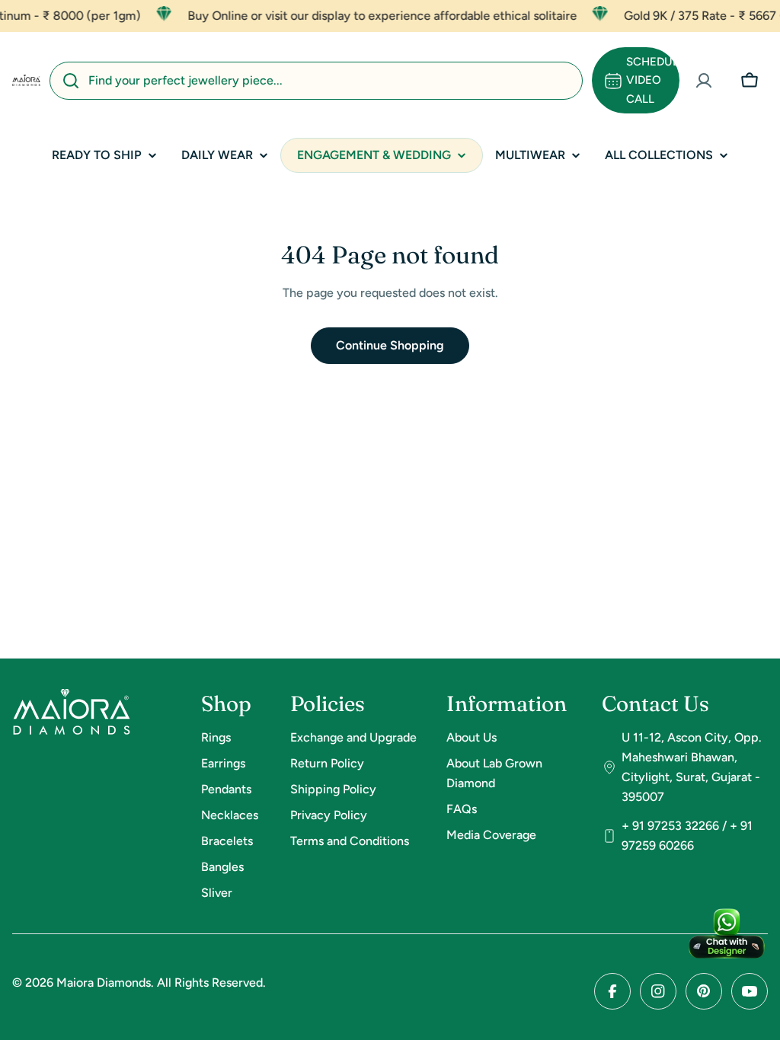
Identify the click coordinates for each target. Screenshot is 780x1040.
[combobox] (316, 81)
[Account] (704, 81)
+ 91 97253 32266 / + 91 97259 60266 (687, 835)
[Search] (71, 81)
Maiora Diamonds (103, 982)
